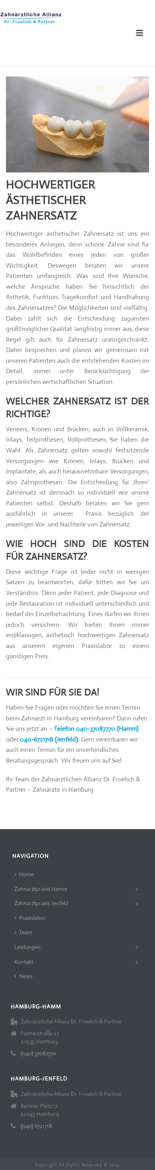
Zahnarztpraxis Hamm (41, 888)
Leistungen (27, 947)
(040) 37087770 (38, 1053)
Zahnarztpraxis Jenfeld (41, 903)
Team (25, 932)
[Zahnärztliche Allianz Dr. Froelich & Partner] (32, 18)
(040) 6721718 (36, 1125)
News (26, 976)
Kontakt (23, 961)
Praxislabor (32, 918)
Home (26, 874)
